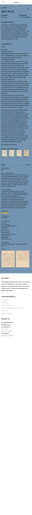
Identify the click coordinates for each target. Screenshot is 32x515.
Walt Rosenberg (5, 232)
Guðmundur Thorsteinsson (8, 234)
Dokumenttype (5, 168)
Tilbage (29, 9)
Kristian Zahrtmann (6, 239)
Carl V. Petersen (5, 231)
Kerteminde (4, 217)
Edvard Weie (4, 237)
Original (3, 249)
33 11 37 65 (5, 329)
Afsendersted (4, 211)
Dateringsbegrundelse (7, 173)
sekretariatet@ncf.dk (7, 331)
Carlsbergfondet (5, 300)
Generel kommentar (6, 189)
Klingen (16, 2)
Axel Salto (4, 17)
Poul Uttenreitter (24, 17)
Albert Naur (4, 229)
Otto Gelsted (4, 227)
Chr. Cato (3, 222)
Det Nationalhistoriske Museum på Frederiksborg (12, 308)
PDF (27, 165)
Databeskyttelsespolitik (6, 335)
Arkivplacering (5, 242)
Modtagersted (5, 216)
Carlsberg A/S (4, 302)
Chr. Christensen (5, 224)
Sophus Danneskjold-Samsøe (9, 226)
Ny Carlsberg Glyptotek (6, 305)
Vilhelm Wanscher (6, 236)
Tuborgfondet (4, 310)
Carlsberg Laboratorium (6, 313)
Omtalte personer (5, 221)
